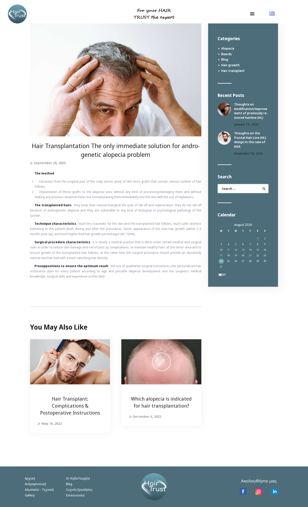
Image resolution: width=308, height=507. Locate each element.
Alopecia (227, 48)
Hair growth (230, 65)
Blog (224, 59)
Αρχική (30, 478)
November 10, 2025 (248, 153)
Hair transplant (233, 71)
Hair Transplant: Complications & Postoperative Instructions (70, 405)
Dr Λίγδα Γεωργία (78, 478)
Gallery (30, 495)
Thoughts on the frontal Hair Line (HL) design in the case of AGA (250, 140)
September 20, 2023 (50, 163)
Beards (226, 54)
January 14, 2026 (246, 124)
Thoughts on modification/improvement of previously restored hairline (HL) (251, 111)
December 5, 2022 (147, 416)
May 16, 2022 (51, 423)
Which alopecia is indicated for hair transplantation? (161, 402)
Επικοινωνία (75, 495)
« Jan (222, 274)
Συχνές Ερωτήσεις (79, 489)
